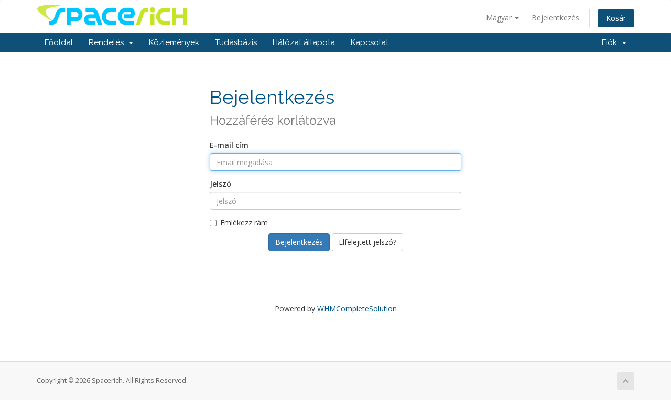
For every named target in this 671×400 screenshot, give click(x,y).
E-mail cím (229, 145)
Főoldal (59, 42)
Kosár (616, 18)
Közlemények (174, 42)
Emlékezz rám (244, 223)
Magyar (500, 18)
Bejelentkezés (555, 18)
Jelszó (220, 184)
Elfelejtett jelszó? (367, 242)
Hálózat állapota (304, 42)
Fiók (611, 42)
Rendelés (108, 42)
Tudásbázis (236, 42)
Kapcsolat (369, 42)
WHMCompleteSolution (357, 308)
